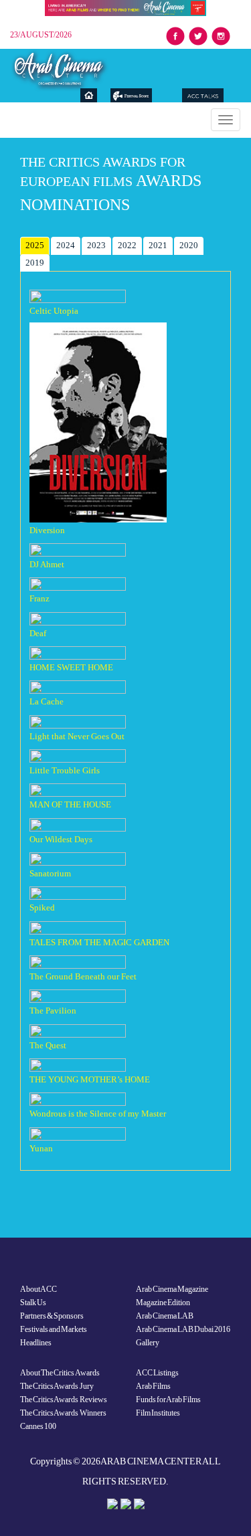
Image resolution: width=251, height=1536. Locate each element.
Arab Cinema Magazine (172, 1289)
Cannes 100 (38, 1426)
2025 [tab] (34, 245)
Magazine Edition (163, 1302)
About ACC (38, 1289)
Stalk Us (33, 1302)
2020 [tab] (188, 245)
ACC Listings (157, 1372)
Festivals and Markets (53, 1329)
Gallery (147, 1342)
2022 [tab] (127, 245)
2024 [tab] (65, 245)
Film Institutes (158, 1413)
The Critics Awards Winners (63, 1413)
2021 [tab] (158, 245)
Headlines (36, 1342)
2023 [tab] (96, 245)
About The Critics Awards (60, 1372)
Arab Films (153, 1386)
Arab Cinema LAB (164, 1316)
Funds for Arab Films (168, 1399)
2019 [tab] (34, 263)
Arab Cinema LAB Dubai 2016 (183, 1329)
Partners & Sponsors (52, 1316)
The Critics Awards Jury (57, 1386)
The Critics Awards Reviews (63, 1399)
